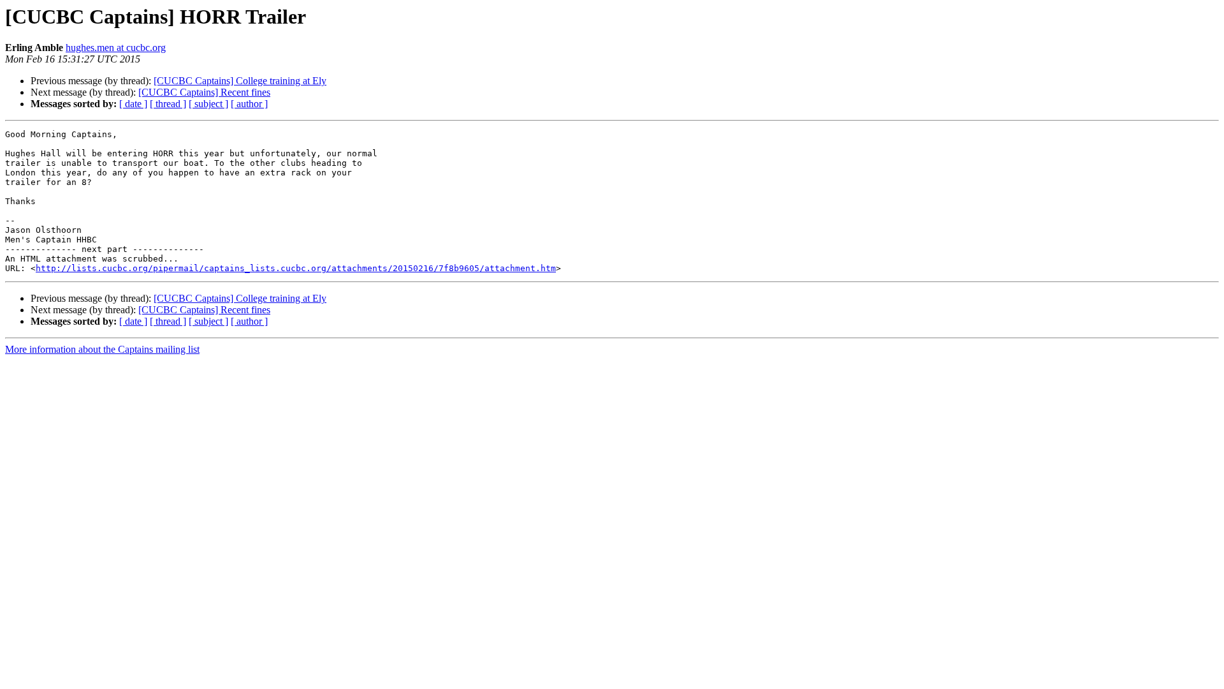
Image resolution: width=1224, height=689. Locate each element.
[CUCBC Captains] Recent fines (204, 92)
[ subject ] (208, 103)
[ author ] (249, 103)
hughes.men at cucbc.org (116, 47)
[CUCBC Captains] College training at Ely (240, 80)
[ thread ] (168, 103)
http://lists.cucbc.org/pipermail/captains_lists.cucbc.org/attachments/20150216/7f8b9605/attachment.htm (296, 268)
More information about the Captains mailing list (102, 349)
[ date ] (133, 103)
